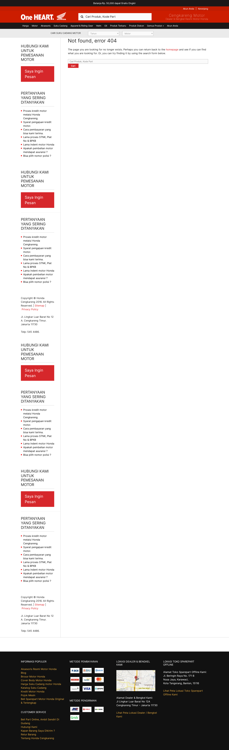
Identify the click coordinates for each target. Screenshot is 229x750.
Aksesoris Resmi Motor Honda (39, 669)
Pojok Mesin (28, 695)
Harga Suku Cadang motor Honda (41, 684)
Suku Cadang (60, 25)
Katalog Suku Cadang (33, 687)
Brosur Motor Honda (33, 676)
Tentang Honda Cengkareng (37, 738)
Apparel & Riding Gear (82, 25)
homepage (172, 49)
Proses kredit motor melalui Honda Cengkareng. (35, 114)
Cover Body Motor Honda (36, 680)
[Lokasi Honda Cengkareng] (135, 690)
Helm (98, 25)
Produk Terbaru (118, 25)
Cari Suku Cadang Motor (66, 33)
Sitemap (39, 305)
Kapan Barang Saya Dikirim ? (38, 730)
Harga (25, 25)
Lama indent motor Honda (38, 144)
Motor (35, 25)
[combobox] (115, 16)
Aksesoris (45, 25)
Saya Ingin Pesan (34, 74)
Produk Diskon (136, 25)
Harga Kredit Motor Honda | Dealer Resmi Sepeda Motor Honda (43, 16)
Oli (105, 25)
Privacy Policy (30, 309)
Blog (23, 672)
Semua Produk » (155, 25)
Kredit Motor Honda (32, 691)
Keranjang (203, 8)
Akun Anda (188, 8)
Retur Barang (28, 734)
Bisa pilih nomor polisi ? (37, 155)
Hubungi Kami (29, 726)
